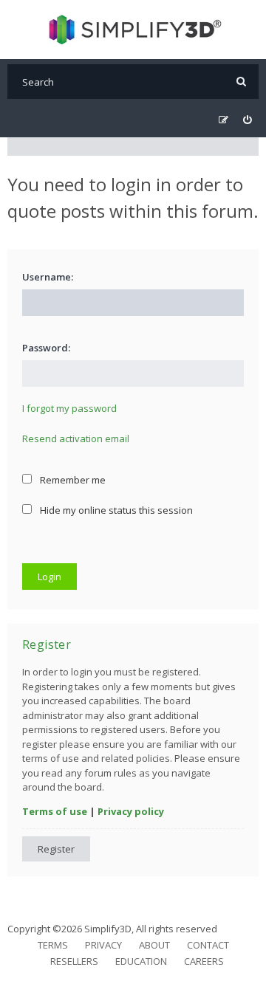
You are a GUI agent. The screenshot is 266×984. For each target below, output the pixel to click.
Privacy (103, 945)
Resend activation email (75, 438)
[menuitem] (247, 120)
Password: (46, 347)
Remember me (72, 479)
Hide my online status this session (115, 510)
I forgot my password (69, 408)
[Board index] (133, 29)
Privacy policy (131, 811)
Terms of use (54, 811)
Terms (53, 945)
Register (56, 849)
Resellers (74, 961)
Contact (208, 945)
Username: (47, 276)
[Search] (241, 81)
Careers (204, 961)
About (154, 945)
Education (141, 961)
